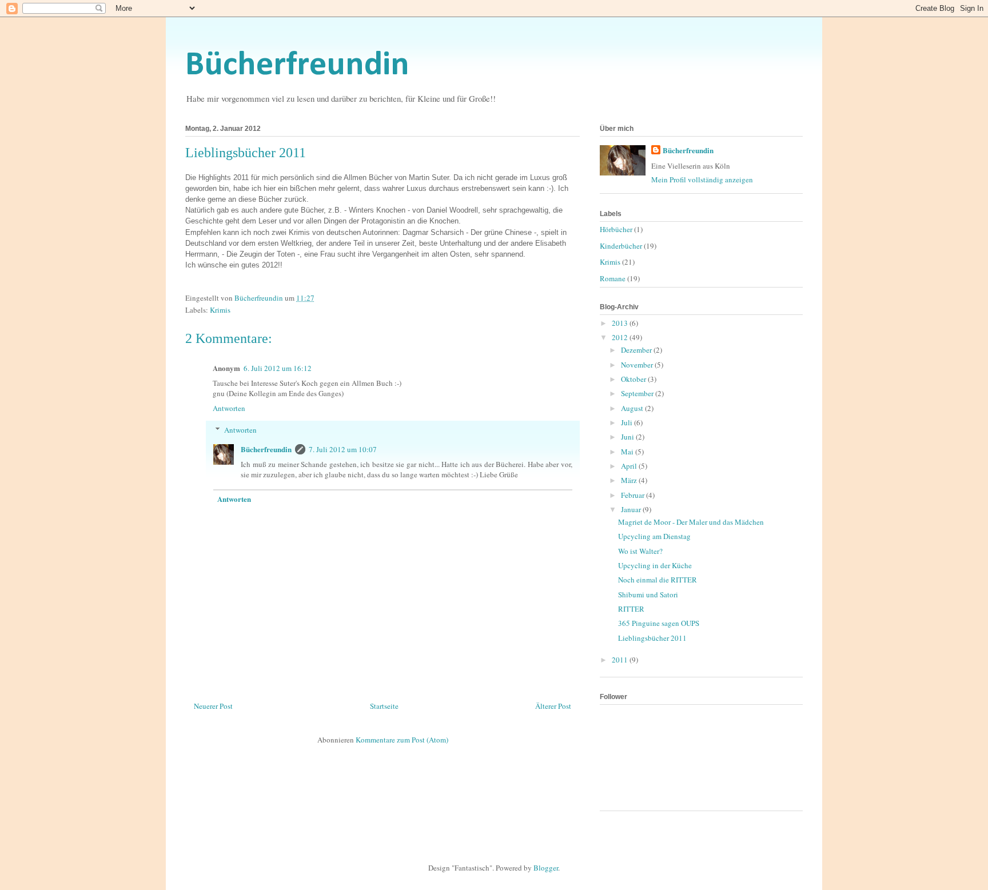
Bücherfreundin (297, 66)
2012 (621, 337)
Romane (613, 278)
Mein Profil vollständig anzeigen (702, 179)
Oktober (634, 379)
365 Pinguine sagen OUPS (658, 623)
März (630, 480)
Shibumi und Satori (648, 594)
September (638, 393)
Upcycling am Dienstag (654, 536)
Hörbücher (616, 229)
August (633, 408)
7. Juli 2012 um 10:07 (343, 449)
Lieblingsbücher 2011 (652, 638)
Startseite (384, 706)
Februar (633, 495)
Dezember (637, 350)
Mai (628, 451)
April (630, 466)
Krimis (220, 310)
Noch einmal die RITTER (657, 579)
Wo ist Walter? (640, 551)
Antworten (229, 408)
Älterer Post (553, 706)
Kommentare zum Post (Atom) (402, 740)
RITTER (631, 609)
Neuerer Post (213, 706)
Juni (628, 437)
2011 (621, 659)
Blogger (545, 868)
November (638, 365)
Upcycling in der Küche (655, 565)
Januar (632, 509)
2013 (621, 323)
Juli (627, 422)
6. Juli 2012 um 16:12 (278, 368)
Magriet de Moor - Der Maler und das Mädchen (691, 522)
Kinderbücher (621, 246)
